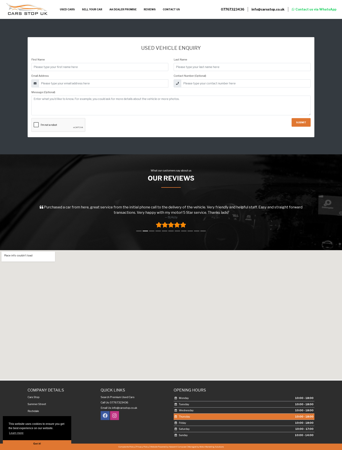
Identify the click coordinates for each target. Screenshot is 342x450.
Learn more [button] (16, 432)
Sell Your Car (92, 9)
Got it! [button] (37, 443)
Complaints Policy (126, 447)
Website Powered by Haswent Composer (168, 447)
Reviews (150, 9)
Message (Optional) (43, 92)
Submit (301, 122)
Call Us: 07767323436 (114, 402)
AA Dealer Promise (123, 9)
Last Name (180, 59)
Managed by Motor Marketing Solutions (206, 447)
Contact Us (171, 9)
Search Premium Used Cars (117, 397)
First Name (38, 59)
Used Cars (67, 9)
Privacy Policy (142, 447)
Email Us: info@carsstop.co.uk (119, 407)
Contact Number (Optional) (190, 75)
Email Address (40, 75)
